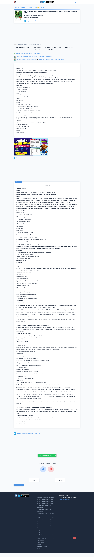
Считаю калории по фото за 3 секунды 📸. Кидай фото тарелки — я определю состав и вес (40, 59)
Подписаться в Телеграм (33, 21)
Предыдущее (34, 480)
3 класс (52, 522)
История (39, 530)
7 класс (52, 530)
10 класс (52, 536)
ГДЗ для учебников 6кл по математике (44, 510)
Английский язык (41, 519)
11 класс (52, 538)
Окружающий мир (41, 540)
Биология (39, 522)
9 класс (52, 534)
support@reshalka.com (65, 499)
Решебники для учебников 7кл (45, 503)
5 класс (52, 526)
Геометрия (39, 526)
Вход (74, 2)
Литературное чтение (42, 534)
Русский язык (40, 542)
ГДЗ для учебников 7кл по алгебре (46, 513)
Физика (39, 544)
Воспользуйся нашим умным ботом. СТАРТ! (29, 433)
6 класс (52, 528)
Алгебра (39, 517)
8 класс (52, 532)
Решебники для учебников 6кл (45, 501)
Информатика (40, 528)
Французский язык (42, 546)
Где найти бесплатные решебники (46, 497)
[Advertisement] (83, 547)
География (39, 524)
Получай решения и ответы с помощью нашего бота (29, 158)
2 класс (52, 519)
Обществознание (41, 538)
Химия (38, 548)
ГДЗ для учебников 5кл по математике (44, 506)
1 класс (52, 517)
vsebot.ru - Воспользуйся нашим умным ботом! (28, 53)
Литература (40, 532)
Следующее (60, 480)
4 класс (52, 524)
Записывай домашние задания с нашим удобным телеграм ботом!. (34, 56)
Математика (40, 536)
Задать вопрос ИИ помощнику (47, 455)
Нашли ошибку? (19, 485)
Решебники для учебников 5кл (45, 499)
